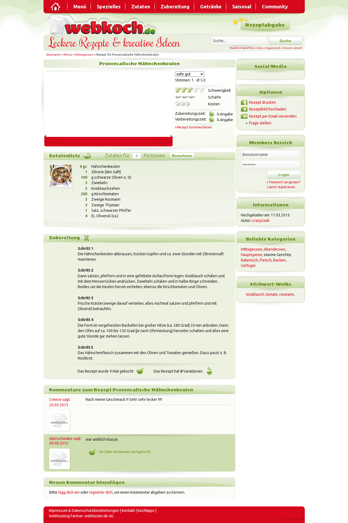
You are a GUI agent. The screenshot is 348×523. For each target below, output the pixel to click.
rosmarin (286, 294)
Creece (55, 399)
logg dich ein (69, 492)
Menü (79, 6)
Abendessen (274, 249)
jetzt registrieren (282, 187)
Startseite (53, 54)
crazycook (260, 220)
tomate (272, 294)
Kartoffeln (248, 47)
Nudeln (234, 47)
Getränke (211, 6)
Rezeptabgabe (265, 25)
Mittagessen (84, 54)
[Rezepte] (56, 6)
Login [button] (283, 174)
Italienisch (249, 260)
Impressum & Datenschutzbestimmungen (84, 510)
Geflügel (248, 265)
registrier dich (101, 492)
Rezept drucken (262, 102)
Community (275, 6)
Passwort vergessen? (284, 182)
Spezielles (109, 6)
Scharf (298, 47)
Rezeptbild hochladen (267, 109)
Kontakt (128, 510)
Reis (260, 47)
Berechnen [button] (182, 155)
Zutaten (140, 6)
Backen (279, 260)
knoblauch (255, 294)
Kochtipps (146, 510)
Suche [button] (285, 41)
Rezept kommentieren (194, 127)
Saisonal (241, 6)
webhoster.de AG (99, 516)
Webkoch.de (103, 24)
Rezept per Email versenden (273, 116)
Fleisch (287, 47)
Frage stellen (260, 123)
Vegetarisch (273, 47)
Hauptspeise (251, 255)
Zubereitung (175, 6)
